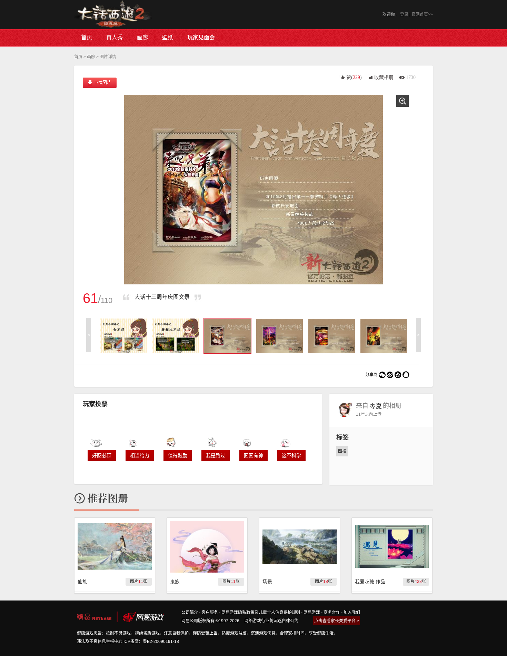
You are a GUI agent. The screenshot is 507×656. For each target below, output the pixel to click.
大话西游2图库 (113, 14)
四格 (342, 451)
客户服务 (209, 612)
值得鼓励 (177, 455)
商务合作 (332, 612)
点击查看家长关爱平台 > (336, 620)
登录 (404, 14)
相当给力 (139, 455)
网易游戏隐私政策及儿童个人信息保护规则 (260, 612)
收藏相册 (384, 77)
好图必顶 (101, 455)
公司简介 (189, 612)
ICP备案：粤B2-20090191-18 (151, 641)
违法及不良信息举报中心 (99, 641)
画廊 (91, 56)
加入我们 (352, 612)
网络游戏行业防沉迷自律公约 (271, 620)
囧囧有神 (253, 455)
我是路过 (215, 455)
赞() (354, 77)
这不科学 (291, 455)
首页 (78, 56)
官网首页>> (422, 14)
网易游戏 (312, 612)
